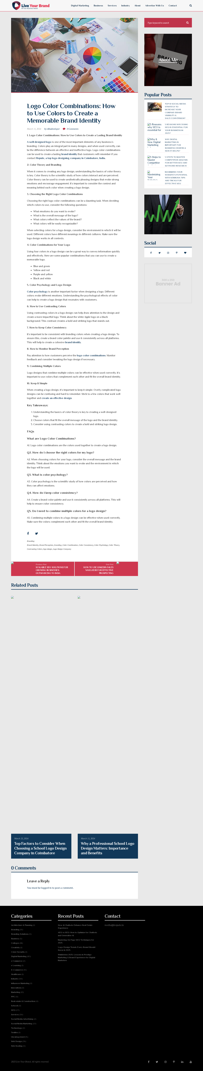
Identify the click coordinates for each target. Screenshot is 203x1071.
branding (58, 545)
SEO (13, 1010)
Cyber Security (18, 952)
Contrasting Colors (34, 549)
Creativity (15, 947)
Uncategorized (18, 1037)
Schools (15, 1005)
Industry (14, 978)
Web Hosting (17, 1046)
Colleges (15, 943)
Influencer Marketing (20, 983)
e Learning (16, 965)
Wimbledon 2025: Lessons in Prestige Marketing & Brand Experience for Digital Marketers (76, 957)
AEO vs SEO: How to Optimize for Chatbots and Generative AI (77, 933)
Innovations (16, 988)
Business (15, 938)
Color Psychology (101, 545)
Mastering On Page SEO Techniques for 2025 (76, 941)
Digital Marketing (19, 956)
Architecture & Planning (22, 925)
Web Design (16, 1041)
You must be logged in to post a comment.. (50, 888)
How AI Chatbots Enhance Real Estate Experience (75, 926)
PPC (13, 996)
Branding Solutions (20, 934)
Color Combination (70, 545)
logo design (47, 549)
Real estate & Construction (23, 1001)
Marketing (15, 992)
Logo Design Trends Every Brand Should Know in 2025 (76, 948)
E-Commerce (17, 970)
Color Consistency (86, 545)
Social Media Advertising (22, 1019)
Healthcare (16, 974)
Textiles (14, 1032)
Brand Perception (46, 545)
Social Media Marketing (21, 1023)
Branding (30, 541)
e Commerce (16, 961)
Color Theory (114, 545)
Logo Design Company (62, 549)
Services (15, 1014)
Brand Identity (32, 545)
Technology (16, 1028)
